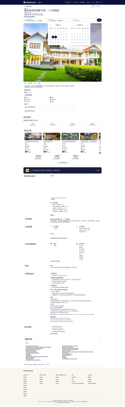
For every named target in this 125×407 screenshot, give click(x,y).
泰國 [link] (28, 364)
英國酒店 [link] (25, 395)
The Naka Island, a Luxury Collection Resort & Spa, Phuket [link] (38, 347)
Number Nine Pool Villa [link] (31, 350)
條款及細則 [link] (74, 377)
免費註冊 (98, 170)
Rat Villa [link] (64, 356)
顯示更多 (52, 233)
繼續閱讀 (52, 215)
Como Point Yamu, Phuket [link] (31, 351)
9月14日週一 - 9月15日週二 (57, 20)
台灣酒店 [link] (25, 383)
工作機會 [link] (89, 379)
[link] (98, 6)
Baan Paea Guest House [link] (67, 347)
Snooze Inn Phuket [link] (66, 350)
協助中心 (89, 2)
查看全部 (26, 104)
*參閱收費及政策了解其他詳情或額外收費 (58, 238)
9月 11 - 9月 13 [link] (92, 124)
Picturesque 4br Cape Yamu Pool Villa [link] (70, 348)
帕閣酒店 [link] (34, 364)
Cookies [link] (73, 381)
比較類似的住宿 (63, 162)
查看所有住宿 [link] (29, 6)
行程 (94, 2)
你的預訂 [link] (41, 377)
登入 (101, 2)
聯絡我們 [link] (41, 381)
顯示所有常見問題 (54, 333)
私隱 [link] (72, 379)
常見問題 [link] (41, 379)
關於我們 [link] (89, 377)
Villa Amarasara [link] (65, 353)
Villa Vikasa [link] (64, 357)
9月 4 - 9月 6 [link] (72, 124)
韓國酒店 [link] (25, 393)
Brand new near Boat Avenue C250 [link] (70, 349)
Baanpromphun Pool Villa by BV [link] (33, 349)
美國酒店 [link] (25, 385)
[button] (55, 31)
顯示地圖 (53, 199)
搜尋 (99, 20)
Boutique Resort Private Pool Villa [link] (33, 360)
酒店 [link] (25, 364)
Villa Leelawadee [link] (29, 358)
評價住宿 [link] (41, 383)
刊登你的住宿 (82, 2)
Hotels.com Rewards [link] (92, 383)
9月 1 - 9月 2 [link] (52, 124)
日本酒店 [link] (25, 379)
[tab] (27, 342)
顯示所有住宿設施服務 (55, 261)
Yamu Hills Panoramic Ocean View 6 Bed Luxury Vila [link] (37, 356)
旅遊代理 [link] (57, 383)
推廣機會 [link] (57, 381)
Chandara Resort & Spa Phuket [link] (32, 353)
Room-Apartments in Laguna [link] (32, 346)
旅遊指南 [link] (89, 381)
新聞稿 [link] (57, 379)
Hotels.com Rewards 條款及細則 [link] (78, 383)
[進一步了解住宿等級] (30, 12)
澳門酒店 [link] (25, 387)
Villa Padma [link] (28, 354)
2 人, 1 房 (77, 20)
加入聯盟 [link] (57, 377)
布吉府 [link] (31, 364)
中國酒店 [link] (25, 377)
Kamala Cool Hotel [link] (66, 355)
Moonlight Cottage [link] (30, 357)
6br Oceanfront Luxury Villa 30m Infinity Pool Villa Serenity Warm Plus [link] (77, 351)
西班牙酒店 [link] (25, 389)
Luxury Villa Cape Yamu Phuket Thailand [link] (34, 348)
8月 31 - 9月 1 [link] (32, 124)
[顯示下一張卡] (101, 146)
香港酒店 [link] (25, 381)
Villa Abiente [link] (29, 355)
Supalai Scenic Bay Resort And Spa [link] (69, 346)
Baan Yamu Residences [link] (67, 354)
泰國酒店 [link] (25, 391)
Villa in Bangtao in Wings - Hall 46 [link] (69, 358)
